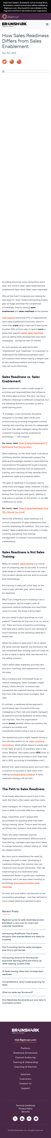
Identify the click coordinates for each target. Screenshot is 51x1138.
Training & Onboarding (25, 1062)
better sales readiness (32, 332)
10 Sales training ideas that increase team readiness (23, 973)
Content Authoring (25, 1057)
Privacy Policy (25, 1108)
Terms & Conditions (25, 1105)
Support (25, 1088)
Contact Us (25, 1083)
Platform (25, 1048)
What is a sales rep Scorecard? (17, 992)
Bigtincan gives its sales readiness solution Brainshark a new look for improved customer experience (23, 922)
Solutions (25, 1074)
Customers (25, 1078)
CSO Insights (8, 317)
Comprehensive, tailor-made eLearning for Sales (23, 983)
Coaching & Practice (25, 1066)
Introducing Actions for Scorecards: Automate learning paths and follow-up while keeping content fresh (22, 960)
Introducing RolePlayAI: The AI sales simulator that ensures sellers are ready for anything (23, 936)
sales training (26, 563)
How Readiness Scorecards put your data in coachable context (24, 1001)
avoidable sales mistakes (22, 774)
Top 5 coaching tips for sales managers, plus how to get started (22, 948)
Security (25, 1111)
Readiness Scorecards (25, 1052)
